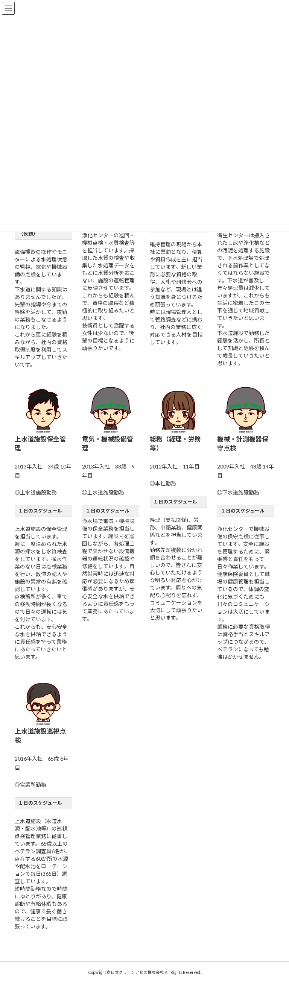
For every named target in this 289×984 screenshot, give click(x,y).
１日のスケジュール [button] (40, 511)
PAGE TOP (275, 946)
